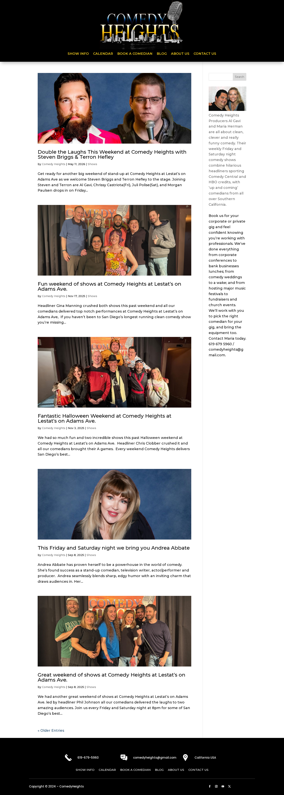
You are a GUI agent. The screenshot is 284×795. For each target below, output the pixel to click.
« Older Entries (51, 730)
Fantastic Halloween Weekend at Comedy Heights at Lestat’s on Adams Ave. (104, 418)
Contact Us (205, 54)
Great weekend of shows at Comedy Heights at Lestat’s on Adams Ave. (111, 677)
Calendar (103, 54)
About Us (180, 54)
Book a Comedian (134, 54)
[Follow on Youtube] (222, 786)
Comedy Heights (53, 164)
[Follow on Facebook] (209, 786)
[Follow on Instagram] (216, 786)
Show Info (78, 54)
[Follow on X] (229, 786)
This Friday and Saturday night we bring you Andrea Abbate (114, 548)
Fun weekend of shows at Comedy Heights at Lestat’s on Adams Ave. (109, 286)
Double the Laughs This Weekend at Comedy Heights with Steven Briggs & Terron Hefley (112, 154)
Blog (162, 54)
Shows (92, 164)
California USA (205, 758)
